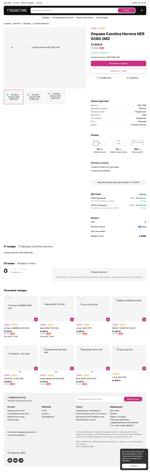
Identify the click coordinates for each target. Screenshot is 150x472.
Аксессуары (102, 17)
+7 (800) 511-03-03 (138, 3)
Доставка (7, 3)
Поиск (126, 10)
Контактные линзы (84, 17)
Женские (142, 121)
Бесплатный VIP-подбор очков (90, 417)
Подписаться (133, 399)
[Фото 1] (14, 96)
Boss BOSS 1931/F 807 (86, 378)
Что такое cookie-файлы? (122, 425)
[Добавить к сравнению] (9, 298)
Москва (142, 194)
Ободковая (141, 118)
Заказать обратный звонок (19, 400)
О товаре (10, 246)
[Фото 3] (55, 96)
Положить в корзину (118, 63)
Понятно (134, 466)
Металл (142, 108)
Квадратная (140, 112)
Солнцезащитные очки (63, 17)
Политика (126, 461)
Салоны (39, 3)
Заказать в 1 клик (118, 71)
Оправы (46, 17)
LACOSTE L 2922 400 (13, 378)
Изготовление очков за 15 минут (91, 414)
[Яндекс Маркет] (9, 460)
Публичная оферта (16, 435)
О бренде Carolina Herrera (36, 246)
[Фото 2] (34, 96)
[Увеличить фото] (45, 58)
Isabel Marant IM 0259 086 (52, 378)
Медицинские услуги (86, 420)
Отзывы (9, 263)
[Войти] (141, 10)
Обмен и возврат (27, 3)
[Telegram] (21, 460)
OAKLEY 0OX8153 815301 (123, 328)
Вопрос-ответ (26, 263)
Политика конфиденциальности (22, 432)
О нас (44, 410)
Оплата (16, 3)
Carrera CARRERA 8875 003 (17, 328)
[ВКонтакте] (15, 460)
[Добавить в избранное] (6, 298)
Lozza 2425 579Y (84, 328)
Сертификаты (48, 417)
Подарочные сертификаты (88, 410)
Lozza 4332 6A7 (119, 377)
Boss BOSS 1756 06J (49, 328)
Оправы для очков (16, 410)
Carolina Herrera (138, 125)
